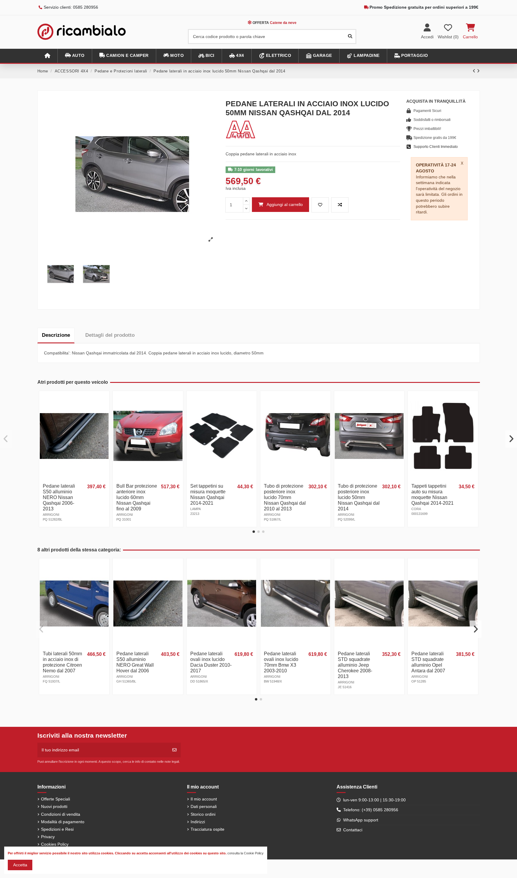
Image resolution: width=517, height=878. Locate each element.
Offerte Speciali (55, 799)
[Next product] (478, 71)
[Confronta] (104, 410)
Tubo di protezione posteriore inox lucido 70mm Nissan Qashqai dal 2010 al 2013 (285, 497)
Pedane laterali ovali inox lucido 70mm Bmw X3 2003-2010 (281, 662)
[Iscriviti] (174, 750)
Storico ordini (203, 814)
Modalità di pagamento (62, 821)
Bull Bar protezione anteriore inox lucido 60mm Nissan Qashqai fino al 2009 (136, 497)
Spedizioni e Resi (57, 829)
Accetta (20, 864)
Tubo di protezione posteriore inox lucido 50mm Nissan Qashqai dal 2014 (359, 497)
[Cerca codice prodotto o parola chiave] (350, 36)
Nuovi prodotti (54, 806)
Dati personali (204, 806)
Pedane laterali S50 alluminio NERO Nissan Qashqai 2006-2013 (59, 497)
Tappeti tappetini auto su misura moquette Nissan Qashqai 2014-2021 (432, 494)
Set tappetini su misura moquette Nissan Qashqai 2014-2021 (208, 494)
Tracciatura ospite (207, 829)
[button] (74, 56)
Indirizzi (198, 821)
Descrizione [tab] (56, 335)
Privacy (48, 836)
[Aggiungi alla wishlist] (320, 205)
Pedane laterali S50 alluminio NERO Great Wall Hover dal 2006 (135, 662)
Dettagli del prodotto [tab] (110, 335)
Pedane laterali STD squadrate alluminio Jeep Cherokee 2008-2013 (355, 665)
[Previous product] (475, 71)
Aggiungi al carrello (285, 204)
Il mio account (204, 799)
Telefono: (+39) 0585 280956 (370, 809)
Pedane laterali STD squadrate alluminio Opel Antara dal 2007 (428, 662)
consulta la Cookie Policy (245, 853)
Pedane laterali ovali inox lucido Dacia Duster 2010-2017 (211, 662)
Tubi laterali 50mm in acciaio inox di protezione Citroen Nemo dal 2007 (62, 662)
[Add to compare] (340, 205)
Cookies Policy (55, 844)
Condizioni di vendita (60, 814)
